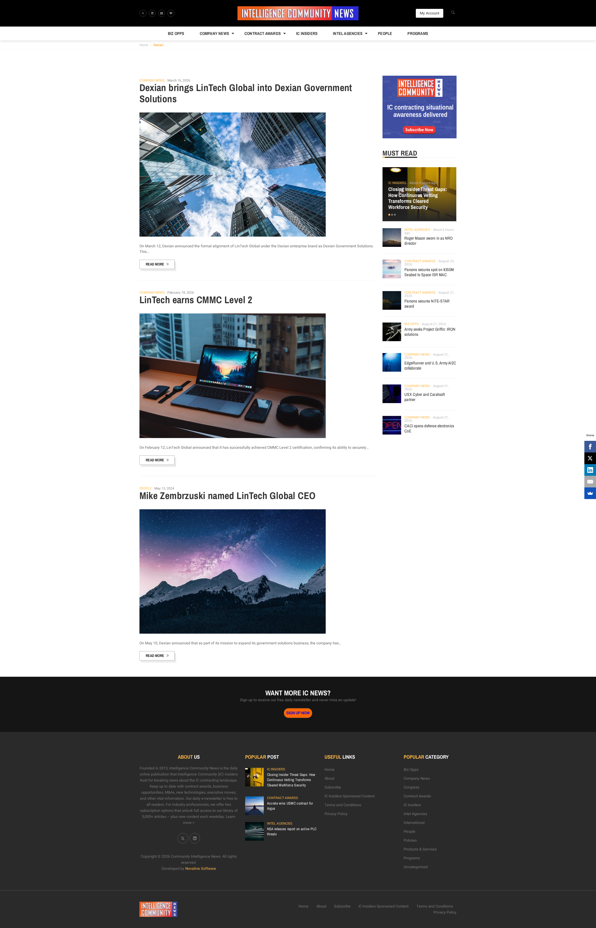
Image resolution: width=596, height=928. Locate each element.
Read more (155, 264)
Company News (214, 33)
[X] (590, 458)
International (414, 823)
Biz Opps (176, 33)
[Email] (590, 481)
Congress (411, 787)
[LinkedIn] (590, 470)
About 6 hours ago (423, 182)
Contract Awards (262, 33)
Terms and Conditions (343, 805)
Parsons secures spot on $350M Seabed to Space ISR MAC (429, 272)
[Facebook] (590, 446)
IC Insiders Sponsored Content (350, 796)
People (385, 33)
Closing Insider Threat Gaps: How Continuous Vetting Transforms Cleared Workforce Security (417, 198)
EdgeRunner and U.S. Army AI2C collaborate (430, 365)
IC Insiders (307, 33)
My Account (429, 13)
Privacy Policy (336, 814)
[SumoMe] (590, 493)
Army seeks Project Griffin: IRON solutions (429, 331)
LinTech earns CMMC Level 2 (195, 299)
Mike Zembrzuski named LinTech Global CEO (227, 495)
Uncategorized (416, 867)
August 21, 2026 (434, 324)
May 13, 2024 (164, 488)
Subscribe (333, 787)
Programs (417, 33)
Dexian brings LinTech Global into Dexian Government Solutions (245, 93)
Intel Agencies (347, 33)
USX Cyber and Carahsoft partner (424, 396)
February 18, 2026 (180, 292)
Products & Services (420, 849)
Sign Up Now (298, 713)
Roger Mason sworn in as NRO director (428, 240)
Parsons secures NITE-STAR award (427, 303)
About (329, 778)
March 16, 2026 (178, 80)
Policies (410, 840)
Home (143, 45)
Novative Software (200, 868)
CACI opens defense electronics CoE (429, 428)
